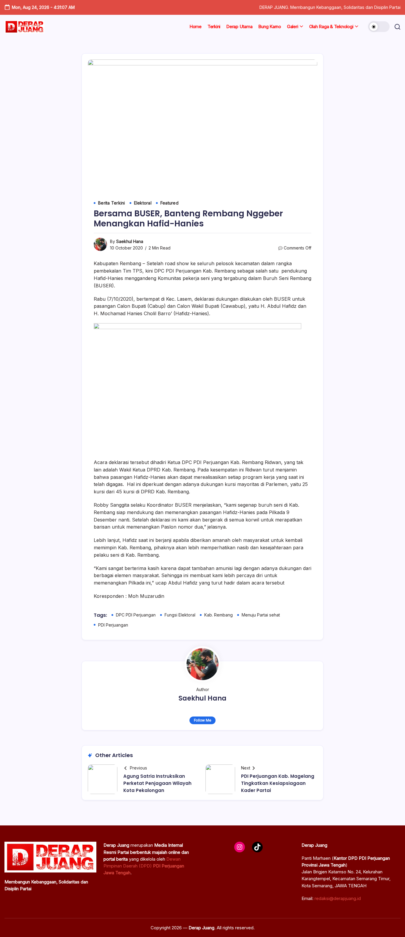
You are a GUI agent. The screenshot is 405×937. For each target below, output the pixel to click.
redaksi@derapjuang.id (338, 898)
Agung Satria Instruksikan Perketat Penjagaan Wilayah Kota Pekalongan (157, 783)
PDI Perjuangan (113, 624)
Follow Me (202, 720)
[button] (379, 26)
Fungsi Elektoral (180, 614)
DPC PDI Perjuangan (136, 614)
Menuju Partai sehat (261, 614)
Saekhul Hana (129, 241)
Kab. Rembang (218, 614)
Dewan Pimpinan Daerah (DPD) (143, 866)
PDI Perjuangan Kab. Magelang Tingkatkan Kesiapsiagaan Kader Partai (277, 783)
